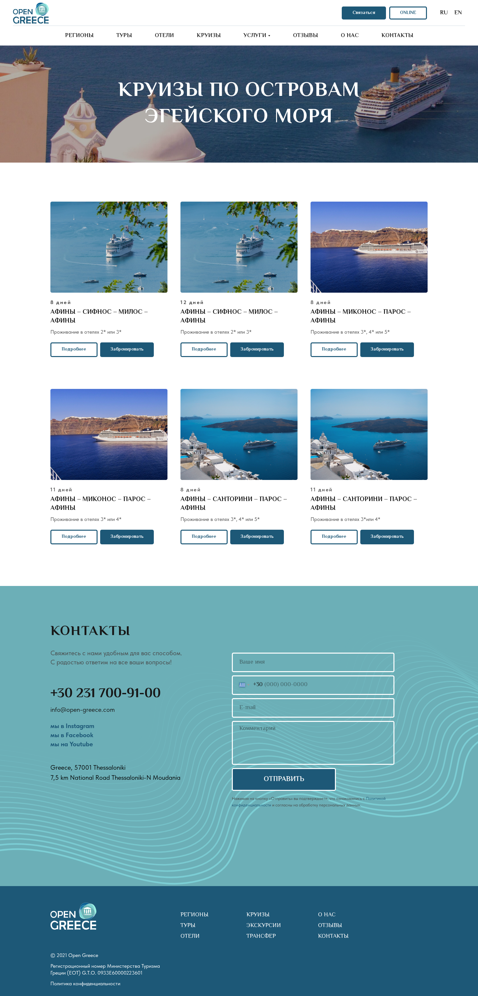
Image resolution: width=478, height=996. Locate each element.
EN (458, 13)
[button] (127, 349)
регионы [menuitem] (79, 35)
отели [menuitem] (164, 35)
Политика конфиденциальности (85, 983)
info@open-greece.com (82, 709)
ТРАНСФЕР (261, 936)
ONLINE (408, 13)
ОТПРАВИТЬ (284, 779)
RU (444, 13)
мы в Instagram (72, 726)
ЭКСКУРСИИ (263, 925)
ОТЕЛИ (190, 936)
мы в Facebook (71, 735)
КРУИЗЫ (258, 915)
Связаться (363, 13)
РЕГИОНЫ (194, 915)
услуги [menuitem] (255, 35)
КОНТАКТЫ (333, 936)
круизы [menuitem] (209, 35)
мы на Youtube (71, 744)
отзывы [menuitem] (305, 35)
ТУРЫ (187, 925)
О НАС (327, 915)
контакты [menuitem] (397, 35)
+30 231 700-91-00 (105, 694)
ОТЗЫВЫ (330, 925)
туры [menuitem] (124, 35)
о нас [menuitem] (350, 35)
